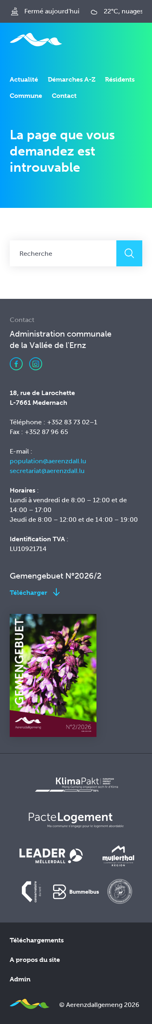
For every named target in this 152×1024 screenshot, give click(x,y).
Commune (26, 95)
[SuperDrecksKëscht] (120, 891)
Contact (64, 95)
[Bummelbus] (76, 891)
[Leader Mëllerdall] (51, 856)
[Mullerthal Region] (118, 856)
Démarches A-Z (71, 79)
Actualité (24, 79)
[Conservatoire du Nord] (32, 891)
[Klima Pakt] (75, 784)
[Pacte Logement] (76, 820)
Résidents (120, 79)
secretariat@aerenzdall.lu (47, 471)
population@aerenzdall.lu (48, 461)
